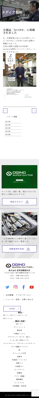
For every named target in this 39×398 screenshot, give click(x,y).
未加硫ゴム (19, 366)
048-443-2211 (22, 275)
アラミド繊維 (19, 376)
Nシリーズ (7, 315)
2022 (7, 128)
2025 (7, 121)
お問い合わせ (27, 299)
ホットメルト (19, 383)
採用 (17, 299)
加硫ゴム (19, 363)
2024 (7, 125)
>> (34, 111)
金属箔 (19, 356)
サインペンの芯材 (19, 353)
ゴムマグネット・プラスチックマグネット (19, 343)
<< (5, 111)
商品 (20, 312)
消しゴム (19, 324)
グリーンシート (19, 327)
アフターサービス (23, 295)
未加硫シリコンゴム (19, 360)
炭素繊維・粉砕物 (19, 386)
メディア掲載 (12, 117)
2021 (7, 131)
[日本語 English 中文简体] (12, 309)
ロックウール (19, 369)
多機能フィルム (19, 333)
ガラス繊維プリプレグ (19, 347)
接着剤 (19, 373)
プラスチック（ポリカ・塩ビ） (19, 337)
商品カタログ (16, 202)
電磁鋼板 (19, 379)
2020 (7, 134)
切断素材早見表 (16, 249)
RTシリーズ (7, 318)
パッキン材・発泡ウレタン (19, 340)
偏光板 (19, 330)
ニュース (9, 299)
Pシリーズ (15, 315)
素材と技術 (20, 321)
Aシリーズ (23, 315)
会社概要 (9, 295)
